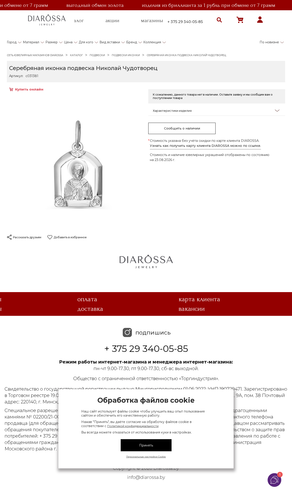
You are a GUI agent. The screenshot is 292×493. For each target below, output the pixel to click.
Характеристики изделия (172, 110)
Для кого (86, 42)
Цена (68, 42)
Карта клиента (199, 299)
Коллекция (152, 42)
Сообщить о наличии (182, 128)
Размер (51, 42)
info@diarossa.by (146, 477)
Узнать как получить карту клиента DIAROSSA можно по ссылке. (205, 146)
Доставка (90, 308)
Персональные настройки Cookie (146, 456)
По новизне (269, 42)
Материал (31, 42)
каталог (75, 20)
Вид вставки (109, 42)
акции (112, 20)
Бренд (131, 42)
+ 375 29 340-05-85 (185, 22)
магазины (152, 20)
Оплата (87, 299)
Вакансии (192, 308)
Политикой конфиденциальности (133, 426)
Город (12, 42)
